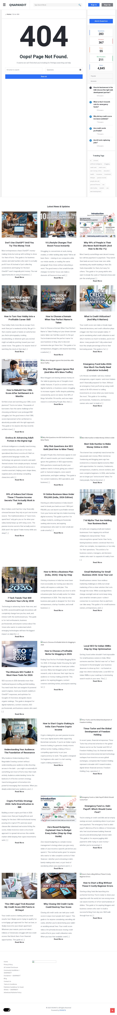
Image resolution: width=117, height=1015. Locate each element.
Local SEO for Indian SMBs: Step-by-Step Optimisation (97, 647)
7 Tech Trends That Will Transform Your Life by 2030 (19, 599)
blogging (106, 164)
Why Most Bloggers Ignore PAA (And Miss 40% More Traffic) (58, 371)
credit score (102, 167)
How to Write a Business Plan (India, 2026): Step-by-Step (58, 573)
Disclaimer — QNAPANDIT (12, 976)
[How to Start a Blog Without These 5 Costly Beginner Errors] (97, 875)
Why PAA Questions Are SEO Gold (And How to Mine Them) (58, 448)
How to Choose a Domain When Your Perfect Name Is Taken (58, 319)
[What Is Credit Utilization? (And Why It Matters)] (97, 298)
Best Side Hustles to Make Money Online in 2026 (97, 445)
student (102, 188)
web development (95, 191)
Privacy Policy (8, 964)
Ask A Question (101, 21)
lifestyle (92, 178)
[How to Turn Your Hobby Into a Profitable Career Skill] (19, 298)
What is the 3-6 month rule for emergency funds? (101, 104)
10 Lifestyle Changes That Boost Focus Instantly (58, 244)
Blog (5, 978)
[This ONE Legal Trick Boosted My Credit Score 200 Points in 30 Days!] (19, 886)
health (92, 174)
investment (107, 174)
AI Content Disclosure (11, 967)
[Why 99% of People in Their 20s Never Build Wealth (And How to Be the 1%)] (97, 224)
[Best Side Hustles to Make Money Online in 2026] (97, 437)
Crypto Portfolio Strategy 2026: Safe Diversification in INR (19, 804)
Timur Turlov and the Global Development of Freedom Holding (97, 731)
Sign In (94, 5)
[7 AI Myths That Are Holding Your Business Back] (97, 502)
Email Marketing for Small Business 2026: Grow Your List (97, 573)
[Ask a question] (112, 1010)
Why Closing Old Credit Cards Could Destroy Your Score (58, 905)
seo (103, 184)
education (107, 171)
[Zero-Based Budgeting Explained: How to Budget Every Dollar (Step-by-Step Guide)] (58, 809)
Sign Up (107, 5)
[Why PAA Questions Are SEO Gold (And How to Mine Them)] (58, 439)
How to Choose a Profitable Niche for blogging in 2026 (58, 652)
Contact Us (7, 981)
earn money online (95, 171)
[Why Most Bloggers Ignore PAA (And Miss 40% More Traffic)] (58, 361)
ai (90, 160)
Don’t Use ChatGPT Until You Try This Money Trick (19, 244)
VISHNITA (62, 1010)
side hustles (93, 188)
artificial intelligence (96, 164)
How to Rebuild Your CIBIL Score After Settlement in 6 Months (19, 393)
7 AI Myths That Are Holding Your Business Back (97, 522)
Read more (19, 277)
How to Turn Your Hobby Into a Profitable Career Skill (19, 318)
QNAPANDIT (17, 5)
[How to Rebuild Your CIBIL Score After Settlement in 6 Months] (19, 372)
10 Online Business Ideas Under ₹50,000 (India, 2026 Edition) (58, 496)
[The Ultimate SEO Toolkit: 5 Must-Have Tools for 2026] (19, 654)
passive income (101, 178)
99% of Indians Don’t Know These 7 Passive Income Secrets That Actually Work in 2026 (19, 499)
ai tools (96, 160)
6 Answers (100, 146)
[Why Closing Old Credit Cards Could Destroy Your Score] (58, 886)
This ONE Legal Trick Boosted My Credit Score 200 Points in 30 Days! (20, 907)
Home (6, 962)
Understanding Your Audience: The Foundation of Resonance (19, 751)
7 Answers (100, 122)
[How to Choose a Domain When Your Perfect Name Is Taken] (58, 298)
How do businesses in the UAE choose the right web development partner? (103, 90)
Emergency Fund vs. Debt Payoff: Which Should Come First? (97, 809)
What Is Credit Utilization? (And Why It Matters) (97, 318)
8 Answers (100, 96)
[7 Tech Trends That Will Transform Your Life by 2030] (19, 580)
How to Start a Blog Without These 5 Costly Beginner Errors (97, 884)
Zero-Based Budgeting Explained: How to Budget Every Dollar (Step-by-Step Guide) (58, 832)
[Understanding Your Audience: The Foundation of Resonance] (19, 731)
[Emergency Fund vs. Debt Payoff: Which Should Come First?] (97, 798)
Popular (93, 76)
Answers (93, 81)
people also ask (94, 181)
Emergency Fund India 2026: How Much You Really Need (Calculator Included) (97, 367)
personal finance (95, 184)
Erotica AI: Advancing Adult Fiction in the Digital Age (19, 439)
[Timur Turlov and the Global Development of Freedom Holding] (97, 721)
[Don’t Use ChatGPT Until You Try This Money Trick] (19, 224)
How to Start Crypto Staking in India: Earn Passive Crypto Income (58, 726)
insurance (99, 174)
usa (107, 188)
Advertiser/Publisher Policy (12, 992)
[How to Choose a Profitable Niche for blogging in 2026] (58, 643)
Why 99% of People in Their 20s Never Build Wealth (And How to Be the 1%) (97, 245)
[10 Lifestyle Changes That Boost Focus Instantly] (58, 224)
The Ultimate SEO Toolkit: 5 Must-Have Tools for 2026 (19, 673)
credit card (93, 167)
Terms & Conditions (10, 984)
